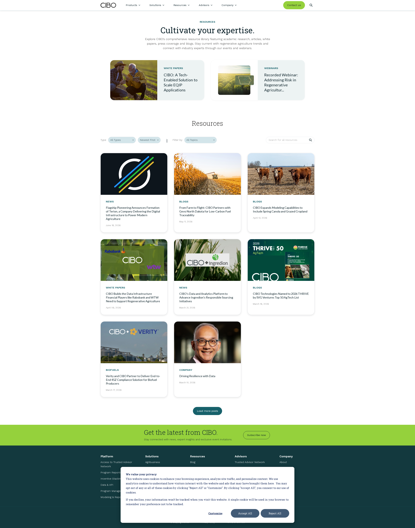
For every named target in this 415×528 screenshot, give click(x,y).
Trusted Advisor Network (250, 462)
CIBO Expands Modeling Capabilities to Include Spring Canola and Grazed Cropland (280, 209)
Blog (192, 462)
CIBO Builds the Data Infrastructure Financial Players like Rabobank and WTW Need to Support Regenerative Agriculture (133, 297)
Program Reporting (112, 472)
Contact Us (286, 480)
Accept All (245, 513)
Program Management (114, 491)
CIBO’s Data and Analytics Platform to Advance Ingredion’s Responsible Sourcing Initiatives (206, 297)
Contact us (294, 5)
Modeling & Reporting (113, 497)
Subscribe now (256, 435)
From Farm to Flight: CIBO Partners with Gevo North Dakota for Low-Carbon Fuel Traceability (205, 211)
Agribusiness (152, 462)
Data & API (107, 484)
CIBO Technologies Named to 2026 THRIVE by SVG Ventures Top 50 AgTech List (281, 295)
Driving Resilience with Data (197, 376)
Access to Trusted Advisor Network (116, 464)
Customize (215, 513)
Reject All (275, 513)
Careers (284, 474)
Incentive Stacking (111, 478)
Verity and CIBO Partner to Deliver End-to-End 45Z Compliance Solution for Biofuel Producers (133, 379)
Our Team (285, 468)
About (283, 462)
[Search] (311, 5)
